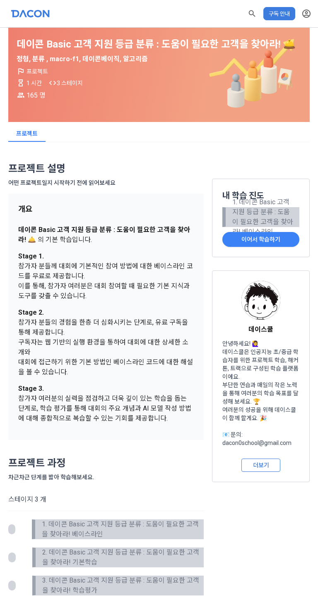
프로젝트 (27, 133)
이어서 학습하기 (260, 239)
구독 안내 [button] (279, 13)
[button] (252, 13)
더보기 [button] (261, 465)
